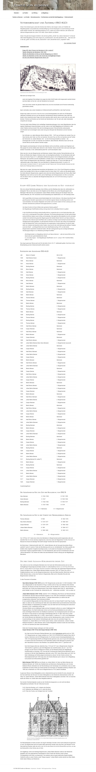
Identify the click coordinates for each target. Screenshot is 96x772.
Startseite (16, 13)
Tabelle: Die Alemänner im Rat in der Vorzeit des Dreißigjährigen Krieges (41, 55)
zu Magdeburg (44, 13)
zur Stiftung (34, 13)
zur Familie (25, 13)
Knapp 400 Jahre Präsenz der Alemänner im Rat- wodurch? (37, 50)
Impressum (33, 768)
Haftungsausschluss (46, 768)
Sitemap (54, 768)
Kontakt (39, 768)
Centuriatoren (58, 633)
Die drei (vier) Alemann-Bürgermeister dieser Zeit (35, 57)
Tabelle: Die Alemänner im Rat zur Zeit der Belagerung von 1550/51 (40, 54)
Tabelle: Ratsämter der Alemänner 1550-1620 (34, 52)
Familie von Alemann (31, 5)
